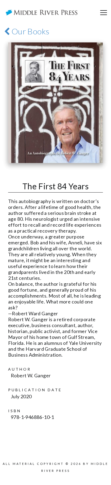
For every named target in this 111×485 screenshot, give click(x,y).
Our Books (29, 31)
